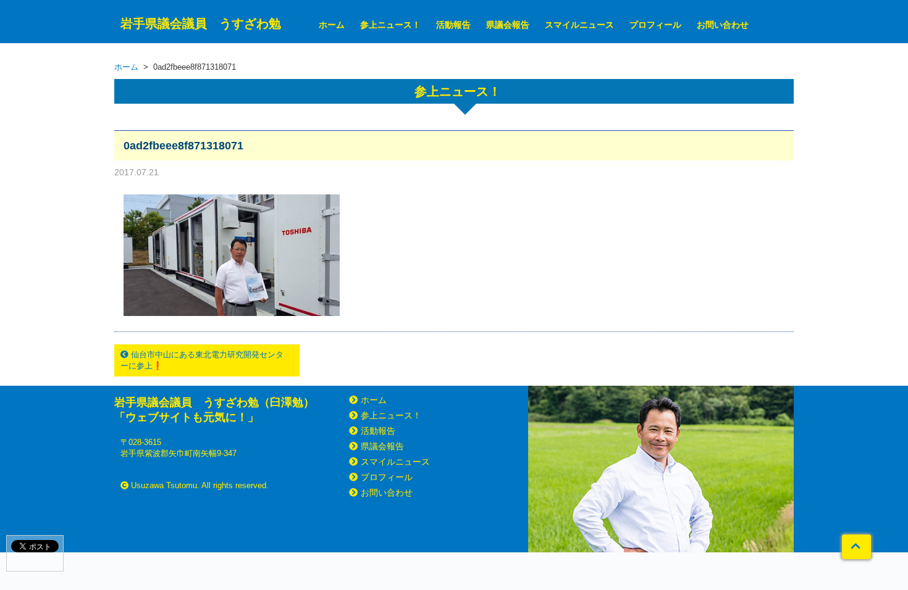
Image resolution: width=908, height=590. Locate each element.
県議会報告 (507, 25)
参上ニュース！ (390, 25)
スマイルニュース (579, 25)
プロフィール (655, 25)
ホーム (332, 25)
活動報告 (453, 25)
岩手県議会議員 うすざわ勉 (200, 23)
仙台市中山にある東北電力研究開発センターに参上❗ (202, 360)
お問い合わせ (723, 25)
